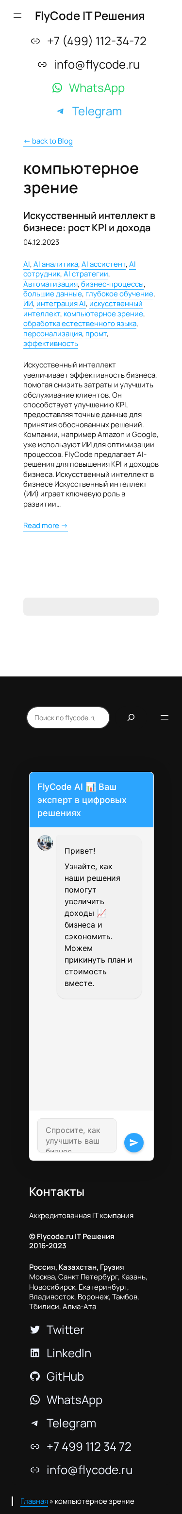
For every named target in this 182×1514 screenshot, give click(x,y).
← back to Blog (48, 141)
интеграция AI (61, 303)
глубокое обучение (119, 294)
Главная (34, 1501)
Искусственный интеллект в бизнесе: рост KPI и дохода (89, 221)
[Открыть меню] (17, 15)
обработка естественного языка (79, 323)
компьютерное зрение (103, 314)
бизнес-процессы (112, 284)
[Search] (131, 717)
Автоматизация (50, 284)
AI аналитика (55, 264)
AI (26, 264)
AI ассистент (104, 264)
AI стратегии (86, 274)
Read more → (45, 525)
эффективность (50, 343)
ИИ (28, 303)
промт (96, 333)
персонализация (52, 333)
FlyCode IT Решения (90, 15)
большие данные (52, 294)
